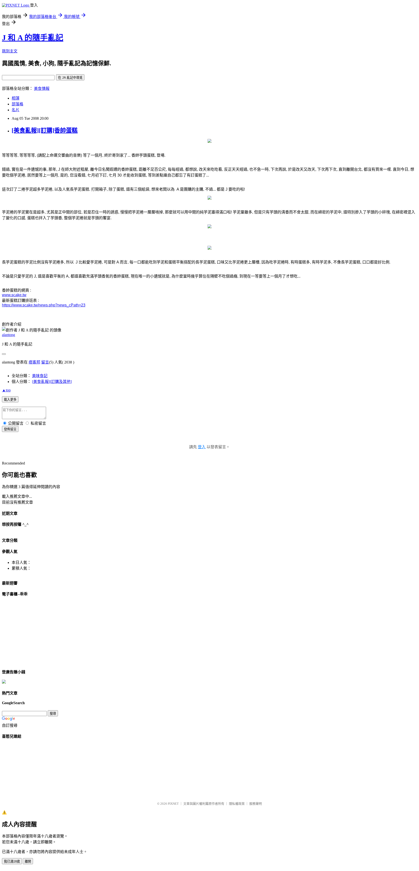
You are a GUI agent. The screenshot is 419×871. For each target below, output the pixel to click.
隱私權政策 (237, 803)
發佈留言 (10, 429)
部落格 (17, 104)
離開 (28, 861)
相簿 (15, 98)
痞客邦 (34, 362)
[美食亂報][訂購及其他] (52, 382)
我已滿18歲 (12, 861)
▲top (6, 390)
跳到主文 (9, 51)
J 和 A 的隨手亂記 (32, 37)
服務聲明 (255, 803)
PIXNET (173, 803)
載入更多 (10, 399)
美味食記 (40, 376)
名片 (15, 110)
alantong (8, 335)
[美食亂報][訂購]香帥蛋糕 (45, 130)
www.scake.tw (14, 295)
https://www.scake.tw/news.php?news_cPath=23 (43, 305)
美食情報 (41, 88)
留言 (45, 362)
